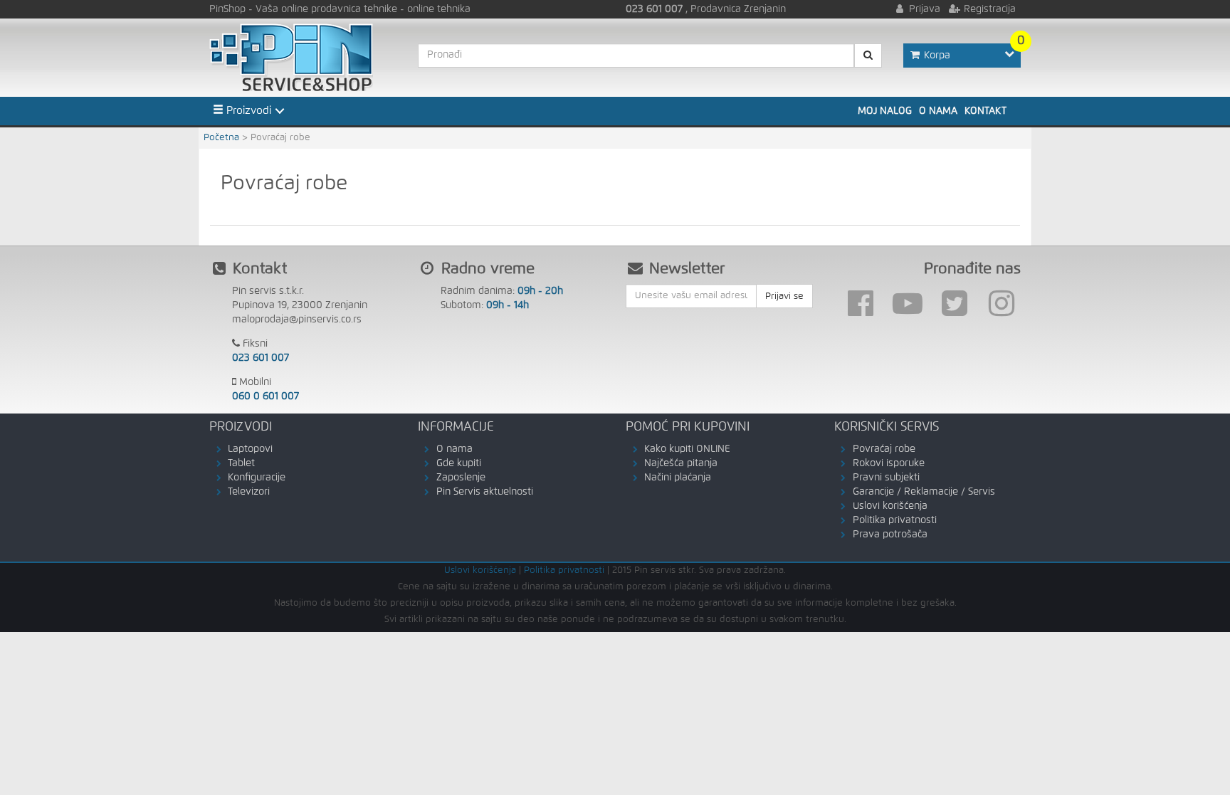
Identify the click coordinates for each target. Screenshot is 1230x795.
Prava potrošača (890, 534)
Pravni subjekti (886, 478)
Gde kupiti (458, 463)
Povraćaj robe (884, 449)
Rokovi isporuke (889, 463)
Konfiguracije (256, 478)
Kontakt (985, 111)
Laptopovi (250, 449)
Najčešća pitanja (681, 463)
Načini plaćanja (677, 478)
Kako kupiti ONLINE (687, 449)
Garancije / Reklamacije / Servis (924, 492)
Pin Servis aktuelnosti (484, 492)
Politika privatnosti (895, 520)
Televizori (249, 492)
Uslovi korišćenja (890, 506)
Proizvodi (247, 110)
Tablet (241, 463)
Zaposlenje (460, 478)
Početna (221, 137)
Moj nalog (885, 111)
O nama (938, 111)
